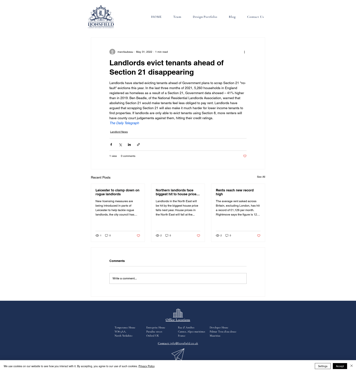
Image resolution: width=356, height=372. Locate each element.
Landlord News (119, 131)
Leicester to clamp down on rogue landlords (117, 192)
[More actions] (244, 52)
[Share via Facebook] (111, 144)
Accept (340, 366)
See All (261, 176)
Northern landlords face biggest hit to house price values (176, 192)
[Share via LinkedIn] (129, 144)
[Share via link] (138, 144)
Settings (322, 366)
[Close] (351, 366)
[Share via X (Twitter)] (120, 144)
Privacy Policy (147, 366)
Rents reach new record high (235, 192)
